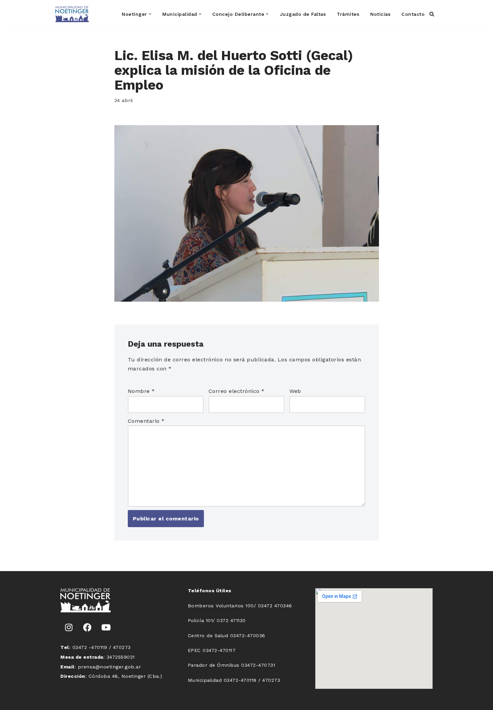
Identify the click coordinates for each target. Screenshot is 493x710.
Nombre (141, 391)
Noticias (380, 14)
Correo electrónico (237, 391)
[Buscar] (431, 13)
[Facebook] (87, 627)
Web (295, 391)
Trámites (348, 14)
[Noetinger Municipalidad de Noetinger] (72, 14)
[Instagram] (68, 627)
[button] (150, 14)
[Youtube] (106, 627)
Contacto (413, 14)
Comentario (146, 421)
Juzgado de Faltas (303, 14)
